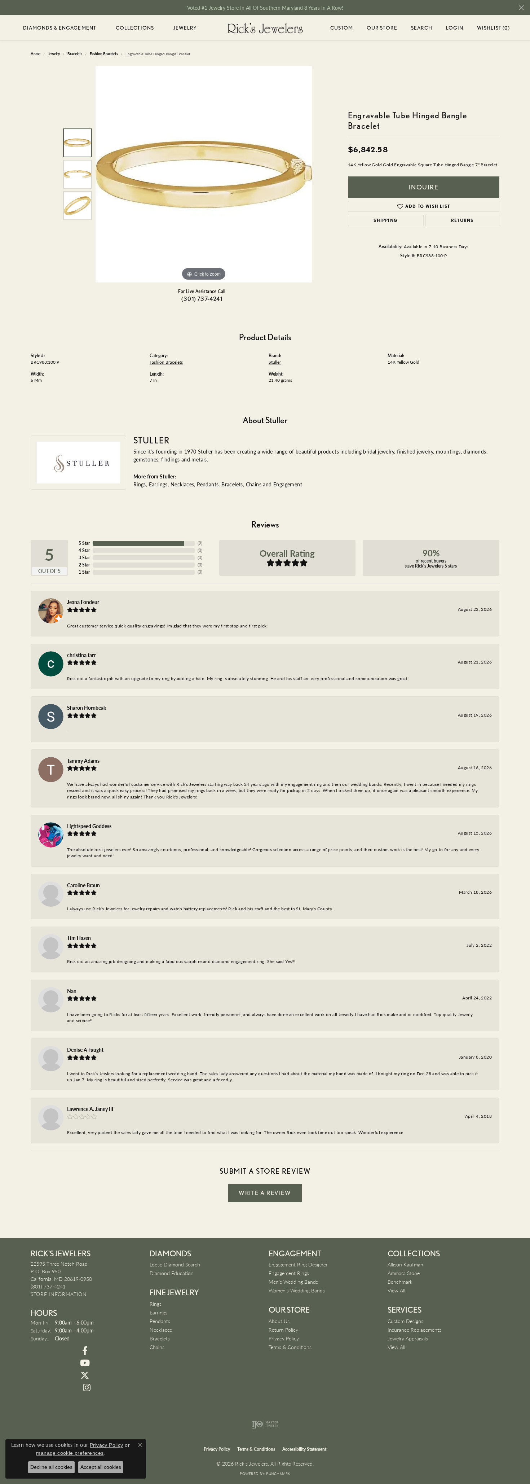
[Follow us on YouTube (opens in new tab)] (85, 1363)
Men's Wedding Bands (293, 1281)
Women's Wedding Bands (297, 1290)
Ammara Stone (404, 1273)
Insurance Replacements (414, 1329)
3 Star (84, 558)
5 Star (84, 543)
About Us (279, 1321)
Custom (341, 28)
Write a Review (265, 1192)
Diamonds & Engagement (60, 28)
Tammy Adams (83, 760)
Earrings (158, 484)
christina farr (81, 654)
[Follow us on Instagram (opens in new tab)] (86, 1387)
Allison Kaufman (405, 1264)
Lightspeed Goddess (89, 825)
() (200, 543)
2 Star (84, 565)
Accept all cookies (100, 1467)
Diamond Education (172, 1273)
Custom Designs (405, 1321)
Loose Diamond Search (175, 1264)
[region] (204, 174)
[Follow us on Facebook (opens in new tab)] (85, 1351)
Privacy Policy (284, 1338)
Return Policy (283, 1329)
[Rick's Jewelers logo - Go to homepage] (265, 28)
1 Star (84, 572)
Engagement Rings (289, 1273)
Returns (462, 220)
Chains (253, 484)
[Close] (521, 7)
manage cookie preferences (69, 1453)
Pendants (207, 484)
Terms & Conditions (290, 1347)
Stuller (275, 362)
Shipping (386, 220)
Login (455, 29)
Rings (139, 484)
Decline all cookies (51, 1467)
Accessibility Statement (304, 1449)
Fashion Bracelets (166, 362)
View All (396, 1290)
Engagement (287, 484)
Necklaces (182, 484)
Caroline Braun (83, 885)
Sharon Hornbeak (86, 707)
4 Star (84, 550)
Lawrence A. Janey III (90, 1108)
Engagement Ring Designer (298, 1264)
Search (422, 28)
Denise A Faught (85, 1049)
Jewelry (185, 28)
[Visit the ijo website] (265, 1424)
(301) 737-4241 (201, 299)
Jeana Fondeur (83, 601)
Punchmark (278, 1473)
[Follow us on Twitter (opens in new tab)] (85, 1375)
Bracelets (232, 484)
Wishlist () (493, 29)
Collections (135, 28)
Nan (71, 990)
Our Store (382, 28)
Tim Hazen (79, 937)
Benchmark (400, 1281)
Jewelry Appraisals (408, 1338)
